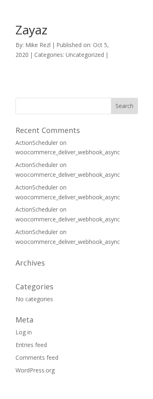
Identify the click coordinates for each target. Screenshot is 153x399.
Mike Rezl (38, 45)
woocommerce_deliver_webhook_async (68, 152)
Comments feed (37, 357)
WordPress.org (35, 370)
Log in (24, 332)
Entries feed (31, 345)
